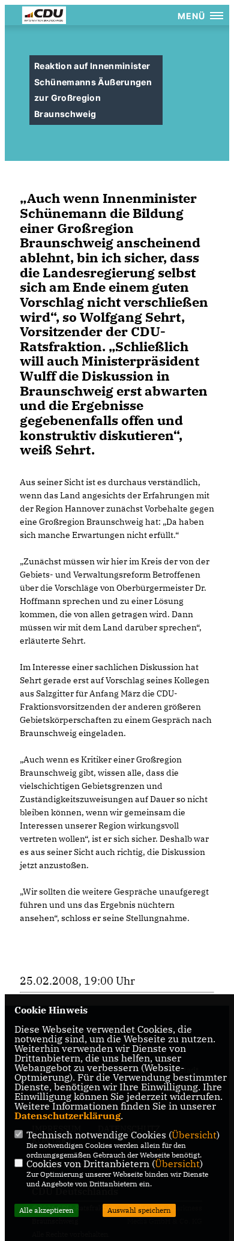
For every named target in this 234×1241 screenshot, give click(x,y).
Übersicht (194, 1135)
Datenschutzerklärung (67, 1116)
